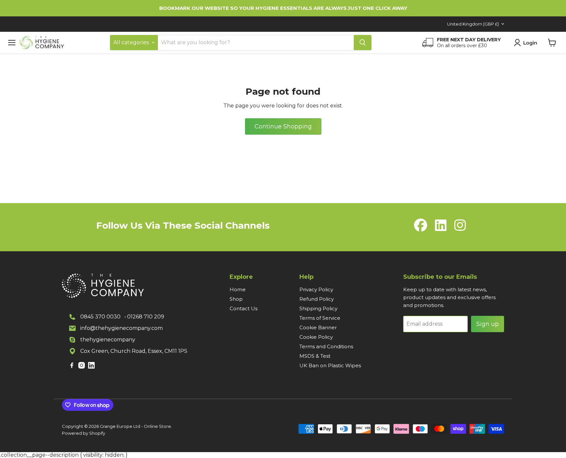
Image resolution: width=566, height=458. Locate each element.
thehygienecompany (107, 339)
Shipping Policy (318, 308)
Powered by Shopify (83, 433)
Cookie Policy (316, 337)
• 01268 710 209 (144, 317)
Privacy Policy (316, 289)
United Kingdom (473, 24)
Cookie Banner (318, 327)
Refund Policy (316, 299)
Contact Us (243, 308)
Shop (236, 299)
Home (238, 289)
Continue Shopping (283, 126)
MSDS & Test (314, 356)
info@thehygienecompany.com (121, 328)
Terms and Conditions (326, 346)
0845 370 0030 (100, 317)
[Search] (362, 42)
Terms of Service (319, 318)
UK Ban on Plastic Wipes (330, 365)
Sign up (487, 324)
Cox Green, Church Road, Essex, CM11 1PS (133, 351)
